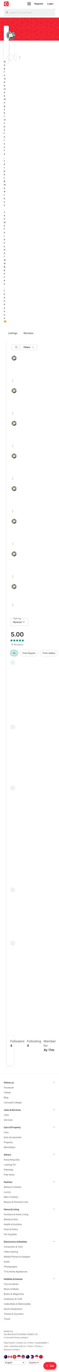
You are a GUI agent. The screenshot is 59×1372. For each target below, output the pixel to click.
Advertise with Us (17, 1346)
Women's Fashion (12, 1187)
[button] (7, 48)
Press (30, 1343)
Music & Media (11, 1289)
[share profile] (15, 57)
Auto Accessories (12, 1137)
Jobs (6, 1115)
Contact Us (21, 1343)
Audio (7, 1261)
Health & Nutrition (13, 1224)
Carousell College (13, 1102)
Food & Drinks (11, 1229)
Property (8, 1142)
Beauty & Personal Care (16, 1202)
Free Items (9, 1174)
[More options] (20, 57)
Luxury (7, 1192)
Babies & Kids (11, 1219)
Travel (7, 1318)
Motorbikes (9, 1147)
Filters (27, 347)
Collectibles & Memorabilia (17, 1304)
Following (8, 1169)
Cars (6, 1132)
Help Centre (9, 1343)
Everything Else (12, 1159)
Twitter (7, 1092)
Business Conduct (12, 1349)
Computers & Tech (13, 1246)
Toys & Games (11, 1284)
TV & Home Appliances (15, 1271)
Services (8, 1119)
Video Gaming (11, 1251)
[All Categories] (29, 3)
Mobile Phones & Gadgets (17, 1256)
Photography (10, 1266)
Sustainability (41, 1343)
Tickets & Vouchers (13, 1313)
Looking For (10, 1164)
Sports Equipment (13, 1308)
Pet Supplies (10, 1234)
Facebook (9, 1087)
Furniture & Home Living (16, 1214)
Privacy (38, 1346)
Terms (30, 1346)
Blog (6, 1097)
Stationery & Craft (13, 1299)
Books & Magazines (14, 1294)
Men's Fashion (11, 1197)
